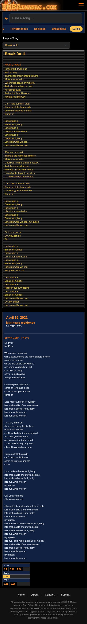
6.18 (12, 569)
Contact (49, 594)
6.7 (5, 569)
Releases (40, 28)
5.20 (13, 584)
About (34, 594)
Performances (19, 28)
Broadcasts (59, 28)
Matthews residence (20, 322)
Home (21, 594)
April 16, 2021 (17, 317)
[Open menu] (81, 5)
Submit (65, 594)
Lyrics (76, 28)
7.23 (19, 569)
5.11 (6, 584)
